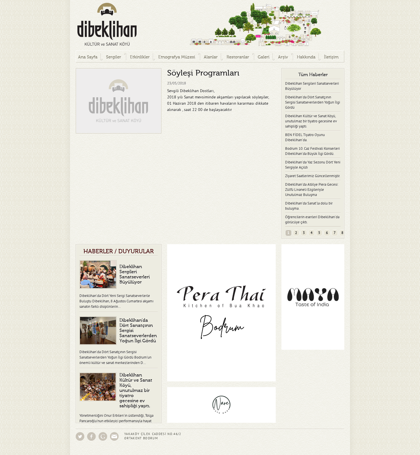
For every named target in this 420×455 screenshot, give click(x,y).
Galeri (263, 57)
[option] (118, 101)
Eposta (114, 436)
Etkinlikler (140, 57)
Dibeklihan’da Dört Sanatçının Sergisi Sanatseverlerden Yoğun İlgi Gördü (312, 102)
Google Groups (103, 436)
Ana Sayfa (87, 57)
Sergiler (113, 57)
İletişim (331, 57)
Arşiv (283, 57)
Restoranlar (238, 57)
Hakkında (306, 57)
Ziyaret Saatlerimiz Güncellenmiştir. (312, 176)
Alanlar (211, 57)
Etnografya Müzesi (176, 57)
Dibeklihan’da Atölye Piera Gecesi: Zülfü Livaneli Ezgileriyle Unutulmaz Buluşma (311, 190)
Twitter (80, 436)
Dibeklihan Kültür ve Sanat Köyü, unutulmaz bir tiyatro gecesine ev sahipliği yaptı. (311, 121)
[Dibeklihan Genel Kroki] (232, 25)
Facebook (91, 436)
